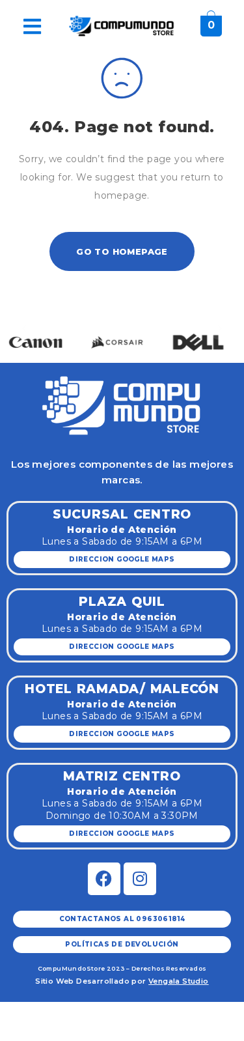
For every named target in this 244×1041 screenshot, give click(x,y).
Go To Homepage (122, 251)
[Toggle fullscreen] (74, 1013)
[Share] (43, 1013)
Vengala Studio (178, 981)
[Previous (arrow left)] (13, 1032)
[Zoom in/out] (104, 1013)
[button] (24, 328)
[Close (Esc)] (13, 1013)
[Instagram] (140, 879)
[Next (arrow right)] (43, 1032)
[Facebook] (104, 879)
